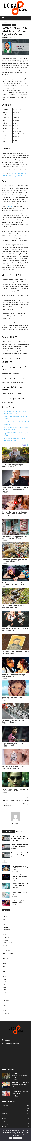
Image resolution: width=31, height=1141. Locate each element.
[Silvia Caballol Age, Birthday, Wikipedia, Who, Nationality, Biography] (6, 1076)
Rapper (9, 25)
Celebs (5, 935)
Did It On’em (9, 206)
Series (4, 989)
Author (5, 919)
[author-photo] (15, 820)
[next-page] (5, 861)
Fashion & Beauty (8, 953)
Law (4, 969)
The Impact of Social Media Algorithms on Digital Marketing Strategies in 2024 (8, 802)
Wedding (5, 1010)
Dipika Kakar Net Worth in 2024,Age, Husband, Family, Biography (20, 838)
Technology (6, 1000)
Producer (5, 984)
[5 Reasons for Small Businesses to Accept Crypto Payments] (6, 877)
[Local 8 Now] (15, 8)
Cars (4, 932)
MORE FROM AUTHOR (22, 831)
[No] (29, 1135)
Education (6, 945)
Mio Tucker (6, 37)
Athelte (5, 916)
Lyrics (4, 976)
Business (5, 927)
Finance (5, 956)
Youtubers (6, 1013)
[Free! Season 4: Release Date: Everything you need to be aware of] (6, 1085)
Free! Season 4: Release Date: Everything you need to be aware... (20, 1084)
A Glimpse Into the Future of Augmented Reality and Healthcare (20, 885)
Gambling (5, 958)
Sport (4, 995)
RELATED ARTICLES (8, 831)
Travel (4, 1005)
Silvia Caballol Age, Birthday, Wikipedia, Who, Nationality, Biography (19, 1075)
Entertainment (7, 948)
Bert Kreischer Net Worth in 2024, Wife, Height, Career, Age (19, 855)
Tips (4, 1003)
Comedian (6, 937)
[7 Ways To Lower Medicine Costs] (6, 895)
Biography (8, 22)
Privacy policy (17, 1138)
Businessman (7, 929)
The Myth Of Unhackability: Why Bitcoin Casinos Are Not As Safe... (20, 867)
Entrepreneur (7, 950)
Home (3, 22)
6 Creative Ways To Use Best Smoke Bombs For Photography (20, 1093)
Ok (11, 1138)
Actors (4, 914)
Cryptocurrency (7, 943)
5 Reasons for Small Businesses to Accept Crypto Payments (20, 876)
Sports (4, 997)
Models (5, 979)
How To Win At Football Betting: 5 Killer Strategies (22, 802)
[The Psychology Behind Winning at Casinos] (6, 903)
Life (4, 971)
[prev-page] (3, 861)
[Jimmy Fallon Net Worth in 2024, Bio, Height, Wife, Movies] (6, 847)
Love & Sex (6, 974)
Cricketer (5, 940)
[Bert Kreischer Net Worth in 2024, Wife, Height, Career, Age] (6, 855)
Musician (5, 982)
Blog (4, 924)
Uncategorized (7, 1008)
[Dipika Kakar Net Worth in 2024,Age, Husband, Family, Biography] (6, 838)
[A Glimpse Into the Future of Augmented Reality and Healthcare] (6, 886)
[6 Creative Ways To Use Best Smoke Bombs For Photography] (6, 1094)
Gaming (5, 961)
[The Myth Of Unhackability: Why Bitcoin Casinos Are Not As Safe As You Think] (6, 868)
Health (5, 963)
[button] (3, 18)
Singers (13, 25)
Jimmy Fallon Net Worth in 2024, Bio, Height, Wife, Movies (19, 846)
